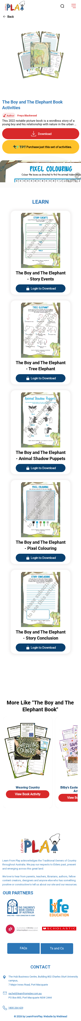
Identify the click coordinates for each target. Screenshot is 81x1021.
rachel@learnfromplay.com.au (25, 993)
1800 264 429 (15, 1007)
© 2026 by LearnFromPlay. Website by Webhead (40, 1016)
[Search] (62, 6)
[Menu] (74, 6)
